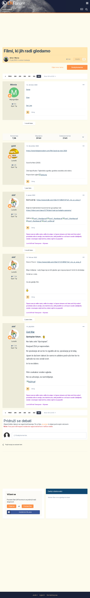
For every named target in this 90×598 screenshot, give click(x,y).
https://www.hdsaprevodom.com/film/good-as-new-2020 (46, 151)
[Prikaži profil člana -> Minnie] (14, 92)
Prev (10, 76)
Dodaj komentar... (21, 435)
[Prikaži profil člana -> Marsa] (6, 59)
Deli (68, 59)
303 (39, 76)
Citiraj (33, 112)
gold (13, 146)
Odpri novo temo (57, 67)
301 (29, 76)
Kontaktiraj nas (52, 595)
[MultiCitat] (27, 112)
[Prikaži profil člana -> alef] (14, 203)
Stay (28, 97)
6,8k (14, 165)
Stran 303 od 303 (49, 76)
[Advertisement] (45, 29)
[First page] (5, 76)
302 (34, 76)
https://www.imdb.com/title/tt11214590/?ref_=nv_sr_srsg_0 (59, 262)
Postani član (27, 506)
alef (13, 195)
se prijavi (45, 424)
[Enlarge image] (43, 175)
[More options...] (83, 84)
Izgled (42, 595)
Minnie (13, 84)
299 (20, 76)
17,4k (15, 214)
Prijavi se (11, 506)
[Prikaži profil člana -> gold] (14, 153)
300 (24, 76)
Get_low (29, 105)
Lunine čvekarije (24, 60)
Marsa (16, 58)
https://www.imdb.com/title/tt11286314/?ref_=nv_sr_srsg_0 (58, 200)
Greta (28, 89)
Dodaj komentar (77, 67)
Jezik (35, 595)
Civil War (30, 332)
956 (14, 104)
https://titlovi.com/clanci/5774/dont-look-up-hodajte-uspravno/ (48, 210)
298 (15, 76)
